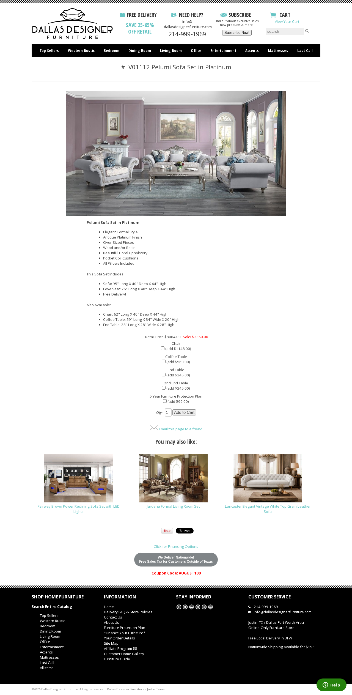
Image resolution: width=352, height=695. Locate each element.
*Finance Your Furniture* (124, 632)
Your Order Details (119, 638)
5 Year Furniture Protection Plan (176, 396)
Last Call (305, 50)
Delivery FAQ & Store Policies (128, 611)
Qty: (159, 412)
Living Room (171, 50)
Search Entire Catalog (52, 606)
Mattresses (278, 50)
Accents (252, 50)
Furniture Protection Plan (124, 627)
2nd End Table (176, 383)
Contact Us (113, 617)
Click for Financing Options (176, 546)
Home (109, 606)
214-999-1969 (187, 34)
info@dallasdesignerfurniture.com (188, 24)
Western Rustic (81, 50)
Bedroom (111, 50)
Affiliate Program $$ (120, 648)
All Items (176, 62)
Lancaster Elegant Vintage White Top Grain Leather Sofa (268, 509)
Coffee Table (176, 356)
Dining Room (139, 50)
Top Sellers (49, 50)
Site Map (111, 643)
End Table (176, 369)
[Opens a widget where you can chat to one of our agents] (331, 685)
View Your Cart (287, 21)
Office (196, 50)
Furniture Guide (117, 658)
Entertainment (223, 50)
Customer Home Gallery (124, 653)
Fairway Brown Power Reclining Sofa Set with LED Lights (79, 509)
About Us (111, 622)
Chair (176, 343)
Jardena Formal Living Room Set (173, 506)
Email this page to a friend (180, 428)
